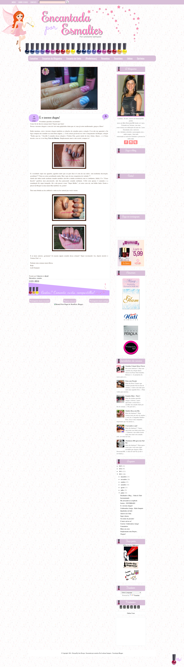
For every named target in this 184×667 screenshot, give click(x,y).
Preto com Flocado (131, 381)
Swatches (118, 58)
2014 (120, 469)
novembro (124, 479)
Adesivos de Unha (125, 513)
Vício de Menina (53, 138)
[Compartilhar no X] (34, 281)
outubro (123, 482)
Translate (136, 595)
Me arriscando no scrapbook (128, 501)
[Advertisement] (69, 310)
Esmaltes (34, 58)
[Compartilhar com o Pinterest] (38, 281)
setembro (124, 485)
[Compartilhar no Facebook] (36, 281)
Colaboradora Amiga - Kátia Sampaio (131, 508)
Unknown (40, 276)
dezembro (124, 477)
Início (14, 2)
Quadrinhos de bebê (126, 511)
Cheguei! (123, 534)
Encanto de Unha (73, 58)
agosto (123, 487)
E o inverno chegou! (126, 506)
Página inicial (70, 300)
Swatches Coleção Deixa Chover (135, 366)
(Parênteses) (91, 58)
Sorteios (140, 58)
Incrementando (124, 498)
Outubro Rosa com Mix (132, 411)
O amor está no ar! (126, 521)
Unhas (130, 58)
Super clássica (124, 516)
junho (123, 493)
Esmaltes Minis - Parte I (132, 396)
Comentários (124, 526)
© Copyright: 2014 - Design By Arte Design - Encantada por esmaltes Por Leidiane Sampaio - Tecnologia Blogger (92, 653)
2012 (120, 474)
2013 (120, 471)
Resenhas (105, 58)
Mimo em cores (125, 529)
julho (122, 490)
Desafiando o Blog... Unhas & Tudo (131, 495)
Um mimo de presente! (127, 519)
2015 (120, 466)
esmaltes (39, 278)
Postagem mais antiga (99, 300)
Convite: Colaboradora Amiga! (129, 524)
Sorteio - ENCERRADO (127, 503)
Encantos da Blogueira (52, 58)
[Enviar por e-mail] (30, 281)
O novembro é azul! (131, 426)
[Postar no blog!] (32, 281)
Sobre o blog (23, 2)
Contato (33, 2)
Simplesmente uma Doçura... (129, 531)
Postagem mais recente (40, 300)
